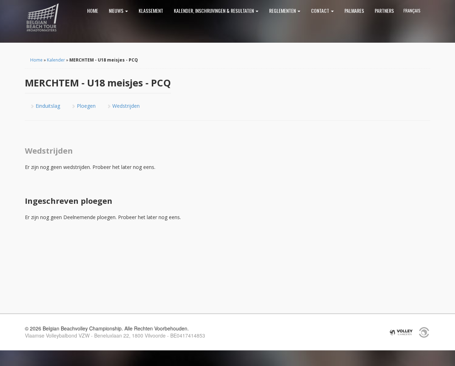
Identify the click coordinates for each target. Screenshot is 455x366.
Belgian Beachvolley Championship (42, 18)
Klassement (151, 10)
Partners (384, 10)
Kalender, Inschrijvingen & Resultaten (214, 10)
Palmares (354, 10)
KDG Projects (424, 332)
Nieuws (116, 10)
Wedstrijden (125, 105)
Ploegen (85, 105)
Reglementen (283, 10)
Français (412, 10)
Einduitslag (47, 105)
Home (92, 10)
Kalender (56, 60)
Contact (320, 10)
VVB (401, 332)
